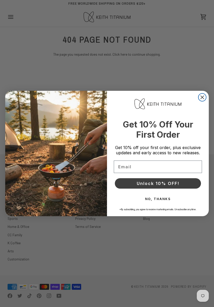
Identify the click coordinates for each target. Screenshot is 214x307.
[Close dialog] (202, 97)
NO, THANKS (158, 199)
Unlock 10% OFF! (158, 183)
